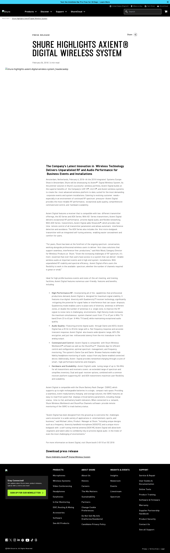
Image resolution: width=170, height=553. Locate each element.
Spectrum (115, 496)
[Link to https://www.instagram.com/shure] (14, 540)
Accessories (59, 512)
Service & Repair (147, 475)
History (85, 481)
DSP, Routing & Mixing (63, 507)
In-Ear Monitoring (61, 502)
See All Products (61, 523)
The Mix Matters (89, 491)
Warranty (143, 505)
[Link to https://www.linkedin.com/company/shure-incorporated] (18, 540)
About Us (86, 475)
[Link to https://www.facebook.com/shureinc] (6, 540)
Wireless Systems (61, 481)
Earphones (58, 496)
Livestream (116, 491)
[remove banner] (167, 2)
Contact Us (144, 524)
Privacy (144, 549)
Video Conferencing (62, 486)
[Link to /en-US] (11, 11)
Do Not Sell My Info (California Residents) (92, 517)
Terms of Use (154, 549)
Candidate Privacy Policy (94, 524)
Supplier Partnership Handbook (152, 512)
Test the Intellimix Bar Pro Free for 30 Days (85, 2)
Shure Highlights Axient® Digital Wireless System (68, 457)
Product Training (147, 494)
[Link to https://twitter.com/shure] (10, 540)
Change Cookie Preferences (89, 509)
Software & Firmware (149, 500)
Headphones (59, 491)
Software (57, 518)
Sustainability (88, 496)
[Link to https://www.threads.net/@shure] (36, 540)
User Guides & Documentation (146, 482)
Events (113, 486)
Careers (85, 486)
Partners (86, 502)
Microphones (59, 475)
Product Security (147, 519)
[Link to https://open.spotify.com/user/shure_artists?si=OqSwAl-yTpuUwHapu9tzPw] (22, 540)
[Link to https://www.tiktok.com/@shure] (32, 540)
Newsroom (115, 481)
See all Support (146, 529)
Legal (163, 549)
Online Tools (145, 489)
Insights (114, 475)
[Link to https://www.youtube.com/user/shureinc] (27, 540)
